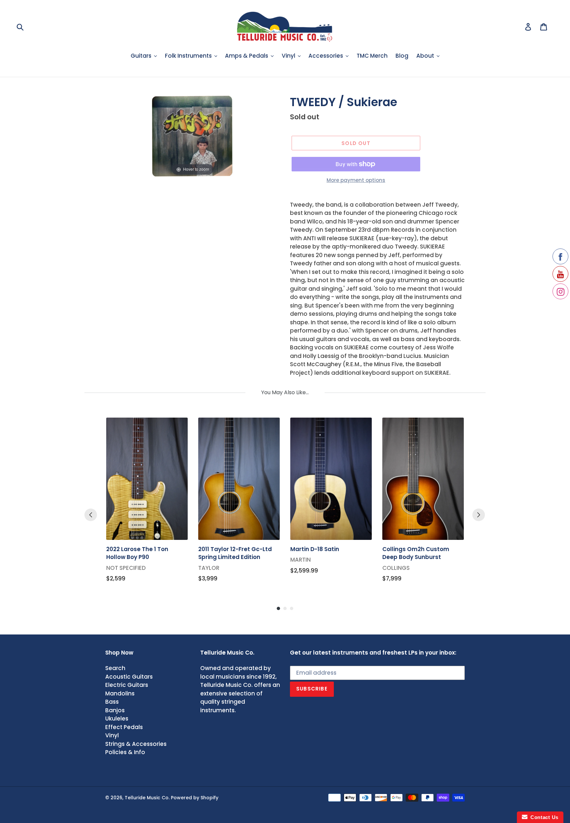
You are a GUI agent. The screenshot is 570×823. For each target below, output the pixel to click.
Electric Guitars (126, 685)
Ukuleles (116, 718)
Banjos (115, 710)
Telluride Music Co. (147, 797)
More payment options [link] (356, 180)
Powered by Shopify (194, 797)
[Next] (478, 515)
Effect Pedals (124, 727)
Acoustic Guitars (129, 677)
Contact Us (542, 817)
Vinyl (112, 735)
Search (115, 668)
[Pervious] (90, 515)
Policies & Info (125, 752)
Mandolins (120, 693)
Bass (112, 702)
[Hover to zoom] (193, 136)
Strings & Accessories (136, 744)
